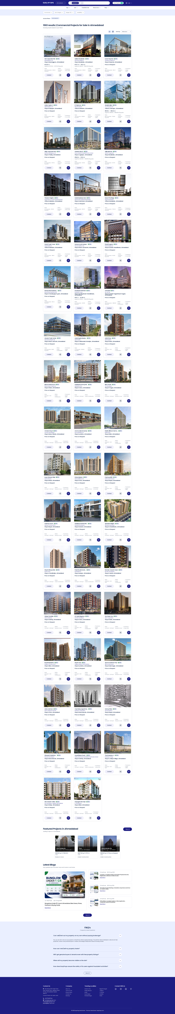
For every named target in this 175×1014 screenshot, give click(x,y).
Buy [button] (67, 7)
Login (129, 3)
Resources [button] (96, 7)
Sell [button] (75, 7)
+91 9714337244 (48, 998)
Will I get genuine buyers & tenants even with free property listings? (76, 954)
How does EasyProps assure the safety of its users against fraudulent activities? (80, 966)
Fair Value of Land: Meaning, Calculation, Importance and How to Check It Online (115, 888)
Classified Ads (85, 7)
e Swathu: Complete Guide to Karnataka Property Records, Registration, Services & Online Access (114, 875)
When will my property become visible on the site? (70, 960)
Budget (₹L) (69, 12)
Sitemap (68, 995)
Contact (49, 75)
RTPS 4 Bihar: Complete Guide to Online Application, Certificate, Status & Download (112, 901)
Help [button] (105, 7)
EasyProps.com (100, 1010)
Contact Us (68, 994)
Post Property (118, 3)
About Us (68, 989)
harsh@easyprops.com (50, 1000)
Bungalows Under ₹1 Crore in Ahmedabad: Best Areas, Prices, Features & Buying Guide (63, 904)
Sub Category (58, 12)
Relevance (124, 31)
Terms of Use (69, 990)
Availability (79, 12)
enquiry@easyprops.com (49, 1001)
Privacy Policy (69, 992)
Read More (48, 908)
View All (128, 829)
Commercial (47, 12)
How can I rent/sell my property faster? (66, 948)
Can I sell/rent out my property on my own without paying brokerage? (77, 935)
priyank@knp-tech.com (48, 1003)
